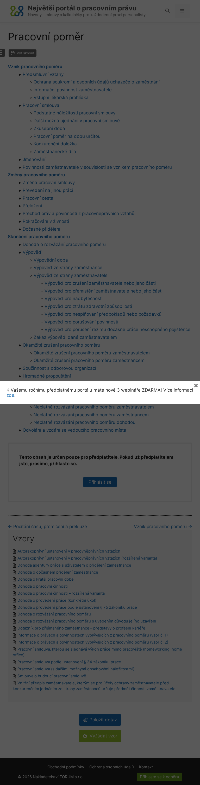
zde (10, 395)
